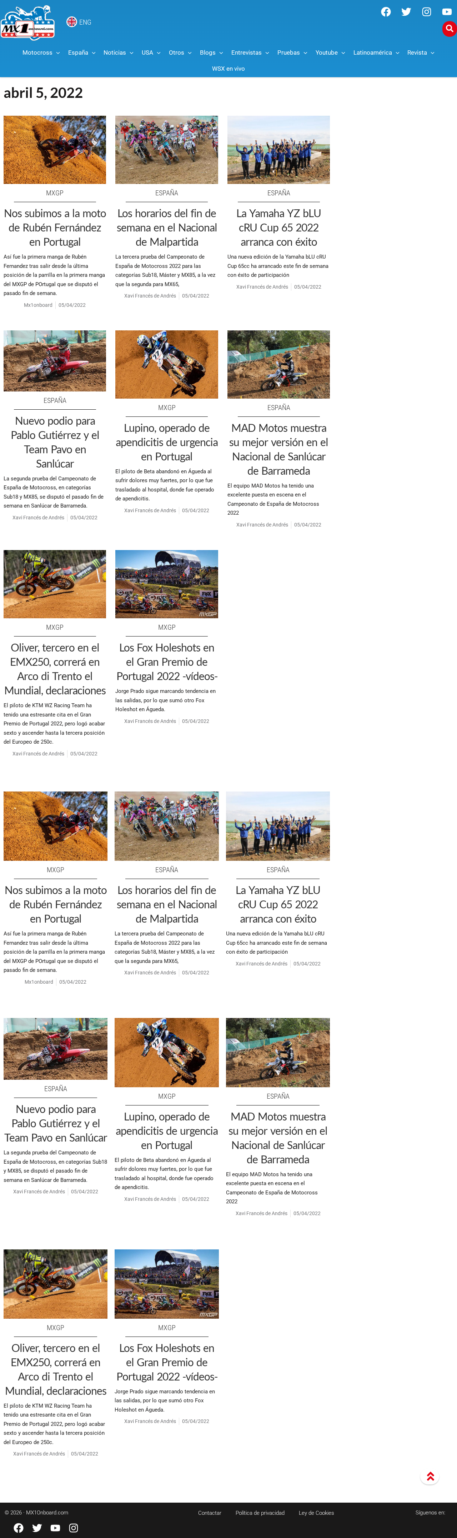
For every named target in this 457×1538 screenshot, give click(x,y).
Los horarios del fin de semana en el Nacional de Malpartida (167, 227)
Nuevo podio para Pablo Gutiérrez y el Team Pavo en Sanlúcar (55, 1123)
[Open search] (449, 29)
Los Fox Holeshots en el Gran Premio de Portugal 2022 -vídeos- (166, 661)
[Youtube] (447, 12)
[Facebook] (386, 12)
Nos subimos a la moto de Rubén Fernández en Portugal (55, 227)
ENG (85, 22)
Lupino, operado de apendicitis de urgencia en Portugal (167, 442)
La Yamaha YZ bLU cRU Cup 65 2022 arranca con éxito (278, 227)
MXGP (55, 193)
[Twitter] (406, 12)
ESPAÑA (166, 193)
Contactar (209, 1513)
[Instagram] (427, 12)
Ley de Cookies (316, 1513)
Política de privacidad (260, 1513)
